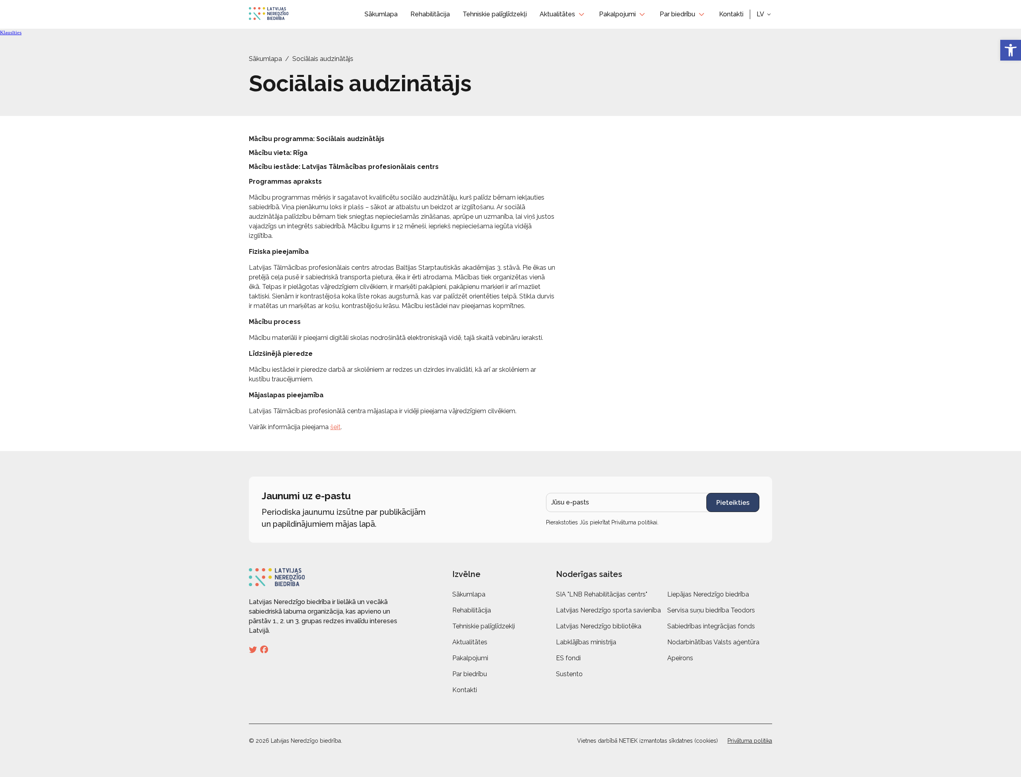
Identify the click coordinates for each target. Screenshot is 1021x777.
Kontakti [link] (731, 14)
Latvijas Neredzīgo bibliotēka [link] (598, 626)
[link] (1010, 50)
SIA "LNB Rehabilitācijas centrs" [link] (601, 594)
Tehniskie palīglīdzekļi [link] (495, 14)
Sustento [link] (569, 674)
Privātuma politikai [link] (634, 522)
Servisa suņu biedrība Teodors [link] (711, 610)
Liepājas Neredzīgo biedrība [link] (708, 594)
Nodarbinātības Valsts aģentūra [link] (713, 642)
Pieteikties (732, 502)
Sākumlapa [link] (381, 14)
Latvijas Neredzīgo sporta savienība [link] (608, 610)
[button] (764, 14)
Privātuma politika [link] (749, 741)
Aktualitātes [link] (557, 14)
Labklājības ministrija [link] (586, 642)
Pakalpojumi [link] (617, 14)
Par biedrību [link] (677, 14)
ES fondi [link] (568, 658)
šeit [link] (335, 427)
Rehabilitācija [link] (430, 14)
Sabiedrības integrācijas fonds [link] (711, 626)
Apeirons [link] (680, 658)
